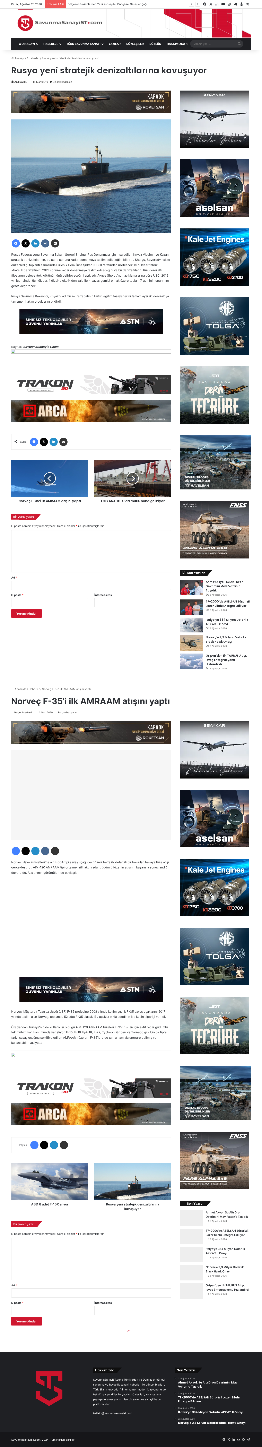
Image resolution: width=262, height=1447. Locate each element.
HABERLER (50, 43)
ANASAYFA (30, 43)
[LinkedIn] (35, 243)
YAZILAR (114, 43)
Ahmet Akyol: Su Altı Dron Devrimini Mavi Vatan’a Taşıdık (224, 586)
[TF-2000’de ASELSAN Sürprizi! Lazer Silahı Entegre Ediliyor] (191, 607)
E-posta (17, 595)
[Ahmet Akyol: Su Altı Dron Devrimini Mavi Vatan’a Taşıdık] (191, 587)
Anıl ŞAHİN (20, 81)
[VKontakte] (45, 243)
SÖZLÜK (155, 43)
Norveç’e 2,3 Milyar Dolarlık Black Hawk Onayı (226, 639)
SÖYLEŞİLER (135, 43)
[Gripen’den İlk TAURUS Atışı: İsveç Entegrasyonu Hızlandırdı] (191, 661)
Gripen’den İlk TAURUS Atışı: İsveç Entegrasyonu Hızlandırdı (226, 660)
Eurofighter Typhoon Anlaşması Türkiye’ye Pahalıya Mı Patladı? (107, 4)
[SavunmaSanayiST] (131, 23)
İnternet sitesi (103, 595)
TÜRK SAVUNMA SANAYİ (83, 43)
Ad (14, 577)
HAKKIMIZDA (176, 43)
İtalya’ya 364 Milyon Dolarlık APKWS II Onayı (227, 622)
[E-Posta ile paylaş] (55, 243)
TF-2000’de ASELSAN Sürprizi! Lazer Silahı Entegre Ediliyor (228, 603)
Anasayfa (20, 58)
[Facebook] (16, 243)
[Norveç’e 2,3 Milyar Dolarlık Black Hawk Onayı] (191, 643)
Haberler (34, 58)
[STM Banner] (91, 324)
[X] (25, 243)
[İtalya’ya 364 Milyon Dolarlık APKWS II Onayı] (191, 625)
